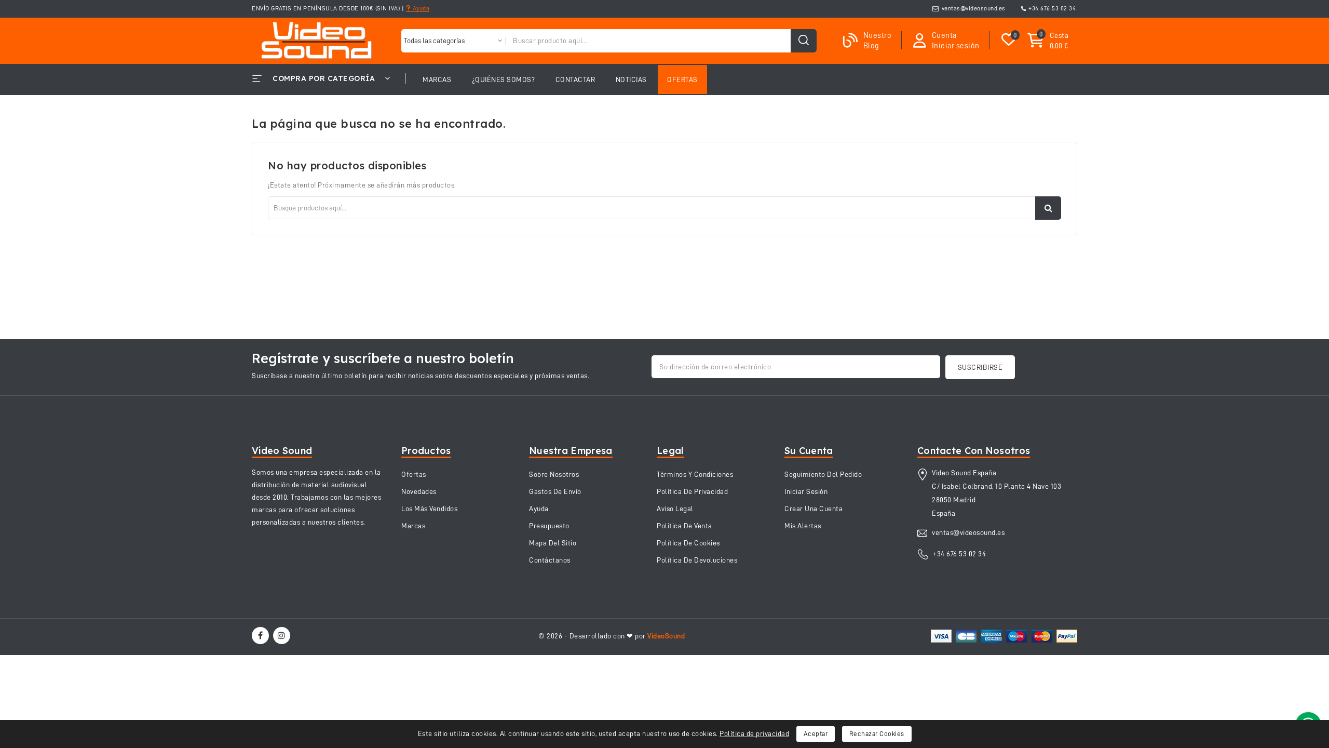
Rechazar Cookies (876, 733)
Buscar (1048, 208)
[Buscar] (804, 40)
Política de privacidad (754, 733)
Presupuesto (549, 525)
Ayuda (420, 8)
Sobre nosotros (554, 474)
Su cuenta (808, 451)
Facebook (261, 635)
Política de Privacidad (692, 491)
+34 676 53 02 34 (1052, 8)
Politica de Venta (684, 525)
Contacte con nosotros (973, 451)
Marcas (413, 525)
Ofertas (413, 474)
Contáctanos (550, 560)
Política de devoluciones (697, 560)
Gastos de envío (555, 491)
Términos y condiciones (695, 474)
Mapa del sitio (552, 542)
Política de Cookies (688, 542)
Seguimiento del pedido (823, 474)
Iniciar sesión (806, 491)
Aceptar (816, 733)
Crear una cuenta (813, 508)
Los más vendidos (429, 508)
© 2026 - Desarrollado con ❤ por (611, 635)
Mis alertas (802, 525)
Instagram (283, 635)
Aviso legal (675, 508)
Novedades (419, 491)
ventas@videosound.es (974, 8)
